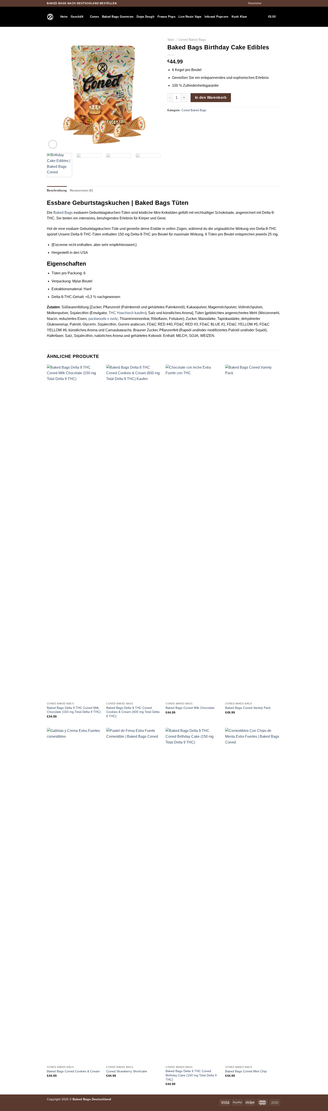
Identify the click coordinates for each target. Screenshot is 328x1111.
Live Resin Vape (190, 16)
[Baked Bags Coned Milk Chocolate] (193, 532)
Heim (64, 16)
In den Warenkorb (210, 97)
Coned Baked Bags (192, 39)
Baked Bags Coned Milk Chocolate (190, 708)
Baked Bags (63, 212)
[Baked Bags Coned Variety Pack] (252, 532)
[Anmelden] (259, 17)
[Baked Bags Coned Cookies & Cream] (74, 895)
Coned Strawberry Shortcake (126, 1071)
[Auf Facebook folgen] (266, 3)
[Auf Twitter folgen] (274, 3)
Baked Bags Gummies (118, 16)
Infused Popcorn (216, 16)
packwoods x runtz (103, 319)
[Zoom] (52, 144)
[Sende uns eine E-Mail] (279, 3)
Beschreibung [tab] (57, 190)
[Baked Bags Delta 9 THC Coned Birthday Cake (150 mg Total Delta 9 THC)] (193, 895)
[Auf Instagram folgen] (270, 3)
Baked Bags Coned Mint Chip (246, 1071)
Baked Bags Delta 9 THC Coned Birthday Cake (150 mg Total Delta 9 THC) (191, 1075)
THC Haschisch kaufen (126, 313)
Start (170, 39)
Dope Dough (145, 16)
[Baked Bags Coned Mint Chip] (252, 895)
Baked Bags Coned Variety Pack (248, 708)
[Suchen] (251, 17)
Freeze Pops (166, 16)
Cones (94, 16)
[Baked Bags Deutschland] (50, 17)
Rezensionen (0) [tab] (81, 190)
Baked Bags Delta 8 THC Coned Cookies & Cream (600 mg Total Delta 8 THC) (133, 712)
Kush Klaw (239, 16)
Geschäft (77, 16)
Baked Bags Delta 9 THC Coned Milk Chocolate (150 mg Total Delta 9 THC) (74, 710)
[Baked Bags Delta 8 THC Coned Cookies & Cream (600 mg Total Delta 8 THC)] (133, 532)
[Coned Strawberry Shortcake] (133, 895)
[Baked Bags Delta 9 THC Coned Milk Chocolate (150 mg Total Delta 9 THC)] (74, 532)
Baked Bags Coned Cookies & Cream (73, 1071)
